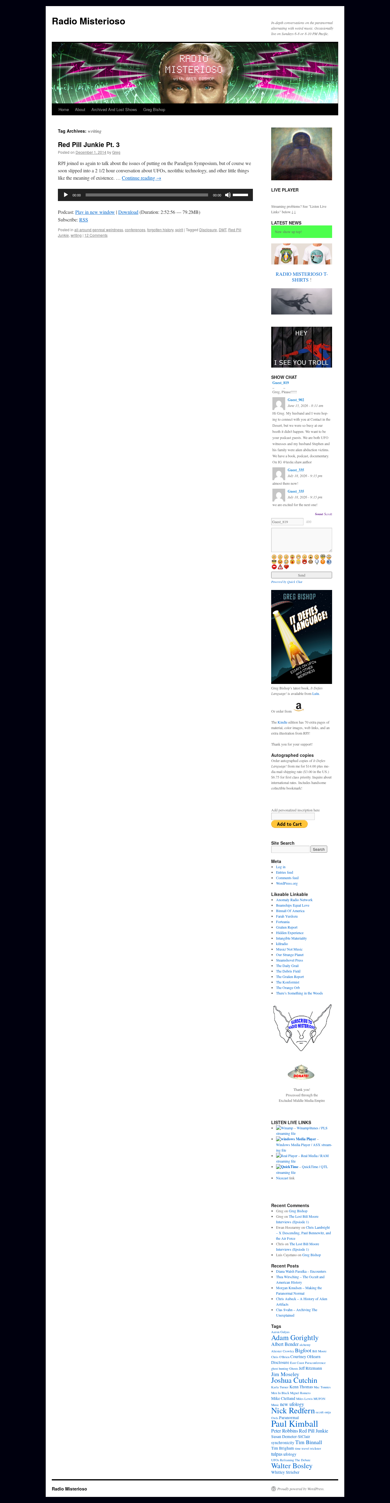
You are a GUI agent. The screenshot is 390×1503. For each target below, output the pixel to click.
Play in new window (95, 212)
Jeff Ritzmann (310, 1368)
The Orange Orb (288, 987)
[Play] (66, 195)
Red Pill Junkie (313, 1430)
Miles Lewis (304, 1399)
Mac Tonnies (322, 1387)
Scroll (328, 514)
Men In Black (280, 1393)
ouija (327, 1412)
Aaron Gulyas (280, 1332)
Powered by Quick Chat (286, 581)
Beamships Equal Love (292, 905)
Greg (116, 152)
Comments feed (287, 877)
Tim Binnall (308, 1442)
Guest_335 (296, 470)
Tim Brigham (282, 1448)
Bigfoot (303, 1350)
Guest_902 (296, 399)
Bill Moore (319, 1351)
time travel (302, 1448)
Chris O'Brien (280, 1357)
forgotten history (160, 229)
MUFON (319, 1399)
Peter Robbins (284, 1430)
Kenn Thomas (301, 1387)
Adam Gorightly (295, 1337)
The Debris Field (288, 971)
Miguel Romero (300, 1393)
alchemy (305, 1345)
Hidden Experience (289, 932)
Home (63, 109)
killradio (282, 943)
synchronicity (282, 1442)
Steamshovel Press (289, 960)
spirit (179, 229)
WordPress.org (287, 883)
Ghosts (293, 1368)
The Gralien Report (290, 976)
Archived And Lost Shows (114, 109)
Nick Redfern (293, 1410)
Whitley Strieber (285, 1472)
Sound (319, 514)
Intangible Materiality (291, 938)
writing (76, 235)
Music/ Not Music (289, 949)
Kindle (282, 722)
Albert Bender (285, 1344)
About (80, 109)
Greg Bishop (154, 109)
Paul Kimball (294, 1423)
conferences (135, 229)
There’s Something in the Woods (299, 993)
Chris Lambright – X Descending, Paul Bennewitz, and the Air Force (303, 1233)
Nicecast (282, 1177)
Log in (280, 866)
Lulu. (316, 693)
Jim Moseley (285, 1374)
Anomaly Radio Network (294, 899)
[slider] (241, 194)
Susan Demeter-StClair (290, 1436)
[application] (155, 195)
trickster (315, 1448)
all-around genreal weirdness (98, 229)
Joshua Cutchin (294, 1380)
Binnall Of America (290, 910)
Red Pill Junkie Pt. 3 (89, 144)
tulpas (276, 1454)
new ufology (292, 1404)
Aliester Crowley (282, 1351)
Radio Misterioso (88, 20)
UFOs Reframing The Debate (290, 1460)
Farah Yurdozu (287, 916)
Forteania (282, 921)
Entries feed (284, 872)
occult (320, 1412)
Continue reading (141, 177)
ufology (289, 1454)
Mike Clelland (283, 1398)
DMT (222, 229)
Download (128, 212)
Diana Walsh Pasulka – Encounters (301, 1271)
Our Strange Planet (289, 954)
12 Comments (96, 235)
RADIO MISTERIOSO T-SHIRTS (302, 277)
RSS (83, 219)
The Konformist (287, 982)
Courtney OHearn (305, 1356)
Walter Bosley (292, 1465)
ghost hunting (279, 1368)
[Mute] (228, 195)
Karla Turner (280, 1387)
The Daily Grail (287, 965)
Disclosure (208, 229)
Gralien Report (286, 927)
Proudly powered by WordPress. (300, 1488)
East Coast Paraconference (308, 1363)
